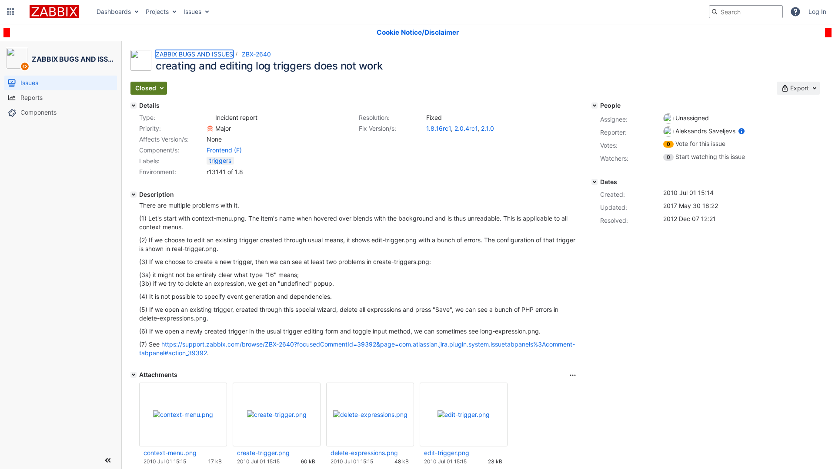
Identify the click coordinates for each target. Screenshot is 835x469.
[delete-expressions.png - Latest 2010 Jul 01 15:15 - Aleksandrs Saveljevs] (370, 414)
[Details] (133, 105)
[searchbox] (745, 12)
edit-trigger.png (446, 452)
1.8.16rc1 (438, 128)
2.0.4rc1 (466, 128)
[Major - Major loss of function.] (210, 128)
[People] (594, 105)
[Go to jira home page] (54, 11)
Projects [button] (157, 11)
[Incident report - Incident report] (210, 117)
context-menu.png (170, 452)
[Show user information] (741, 131)
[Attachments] (133, 375)
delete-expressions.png (364, 452)
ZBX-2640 (256, 54)
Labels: (149, 161)
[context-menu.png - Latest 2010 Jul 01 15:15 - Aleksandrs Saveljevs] (183, 414)
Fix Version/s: (377, 128)
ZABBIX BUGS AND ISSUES (194, 54)
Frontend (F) (224, 150)
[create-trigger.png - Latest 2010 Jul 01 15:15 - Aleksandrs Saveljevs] (277, 414)
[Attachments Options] (572, 375)
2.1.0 (487, 128)
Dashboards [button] (114, 11)
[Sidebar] (108, 460)
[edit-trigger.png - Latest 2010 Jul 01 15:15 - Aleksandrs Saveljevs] (464, 414)
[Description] (133, 195)
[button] (10, 11)
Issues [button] (192, 11)
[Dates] (594, 182)
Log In (817, 11)
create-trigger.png (263, 452)
